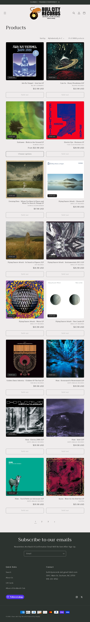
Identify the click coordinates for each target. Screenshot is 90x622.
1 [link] (35, 522)
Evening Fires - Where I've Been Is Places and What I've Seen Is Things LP (26, 203)
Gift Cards (9, 583)
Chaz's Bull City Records (19, 616)
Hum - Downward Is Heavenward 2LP (70, 381)
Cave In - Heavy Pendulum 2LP (72, 83)
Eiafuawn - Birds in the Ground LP (30, 142)
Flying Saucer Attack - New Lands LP (70, 322)
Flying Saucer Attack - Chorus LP (71, 202)
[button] (5, 13)
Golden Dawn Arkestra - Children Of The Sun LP (25, 381)
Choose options (25, 154)
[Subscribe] (63, 553)
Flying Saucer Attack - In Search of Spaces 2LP (26, 262)
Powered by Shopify (33, 616)
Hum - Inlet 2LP (78, 440)
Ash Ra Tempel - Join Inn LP (33, 83)
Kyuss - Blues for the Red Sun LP (71, 499)
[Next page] (54, 521)
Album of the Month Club (15, 588)
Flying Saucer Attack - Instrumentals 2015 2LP (66, 262)
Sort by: (43, 38)
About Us (9, 578)
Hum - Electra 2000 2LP (34, 440)
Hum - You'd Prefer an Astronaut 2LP (29, 499)
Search (8, 572)
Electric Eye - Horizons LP (74, 142)
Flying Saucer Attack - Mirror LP (31, 322)
